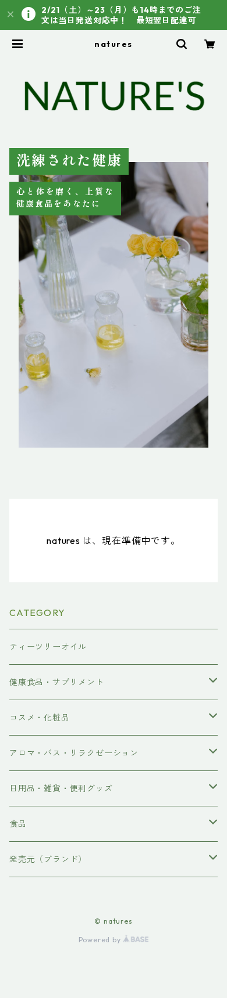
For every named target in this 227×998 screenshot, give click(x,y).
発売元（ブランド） (48, 859)
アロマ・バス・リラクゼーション (74, 753)
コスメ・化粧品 (39, 717)
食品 (18, 824)
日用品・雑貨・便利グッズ (61, 788)
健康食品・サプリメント (56, 682)
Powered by (101, 939)
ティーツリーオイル (48, 647)
